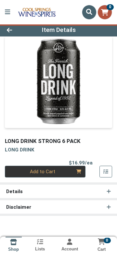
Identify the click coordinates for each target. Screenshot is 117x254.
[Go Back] (18, 30)
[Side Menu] (7, 12)
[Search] (89, 12)
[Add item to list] (105, 171)
